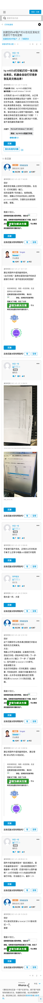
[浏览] (4, 12)
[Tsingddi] (7, 254)
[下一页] (40, 44)
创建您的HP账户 (10, 39)
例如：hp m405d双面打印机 (21, 133)
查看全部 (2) (14, 138)
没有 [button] (34, 242)
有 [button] (27, 242)
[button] (38, 53)
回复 (10, 143)
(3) (22, 150)
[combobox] (21, 18)
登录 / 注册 (35, 12)
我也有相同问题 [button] (11, 149)
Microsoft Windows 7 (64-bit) (22, 129)
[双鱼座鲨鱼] (7, 167)
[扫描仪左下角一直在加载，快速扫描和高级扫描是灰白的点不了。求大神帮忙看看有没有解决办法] (15, 44)
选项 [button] (39, 24)
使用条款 (29, 995)
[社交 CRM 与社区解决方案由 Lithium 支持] (24, 985)
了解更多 (25, 39)
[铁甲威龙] (7, 578)
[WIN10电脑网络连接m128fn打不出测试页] (17, 44)
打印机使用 (9, 24)
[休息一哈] (7, 55)
